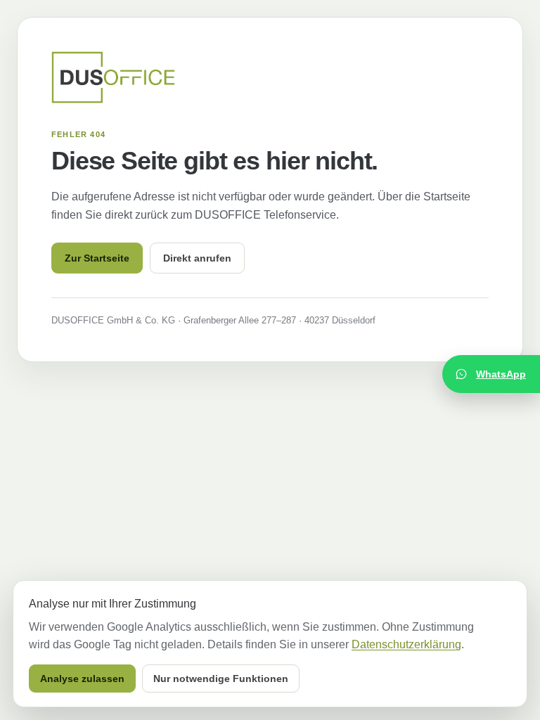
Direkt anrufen (197, 258)
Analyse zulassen (82, 678)
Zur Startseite (97, 258)
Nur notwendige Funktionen (220, 678)
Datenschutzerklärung (406, 644)
